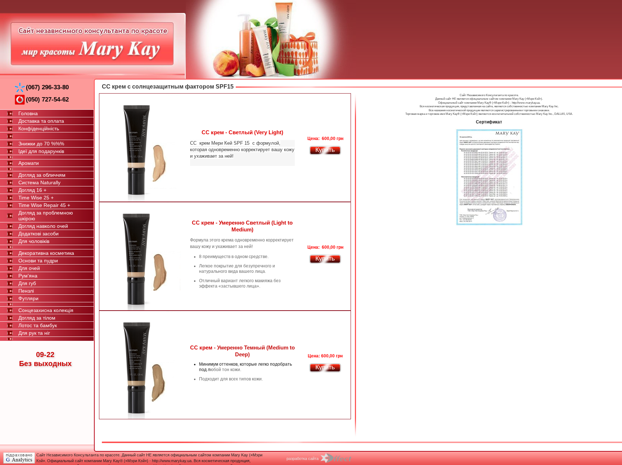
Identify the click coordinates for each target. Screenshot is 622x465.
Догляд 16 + (32, 190)
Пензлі (26, 291)
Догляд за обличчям (42, 175)
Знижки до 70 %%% (41, 143)
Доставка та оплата (41, 121)
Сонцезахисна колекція (45, 310)
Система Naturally (39, 182)
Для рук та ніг (34, 333)
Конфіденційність (38, 128)
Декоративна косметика (46, 253)
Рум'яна (27, 276)
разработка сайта (303, 458)
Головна (28, 113)
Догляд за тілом (36, 318)
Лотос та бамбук (37, 325)
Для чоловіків (33, 241)
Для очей (29, 268)
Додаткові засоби (38, 233)
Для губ (27, 283)
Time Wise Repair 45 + (44, 205)
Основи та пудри (38, 260)
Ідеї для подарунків (41, 151)
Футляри (28, 298)
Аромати (28, 163)
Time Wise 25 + (36, 197)
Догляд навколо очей (43, 226)
